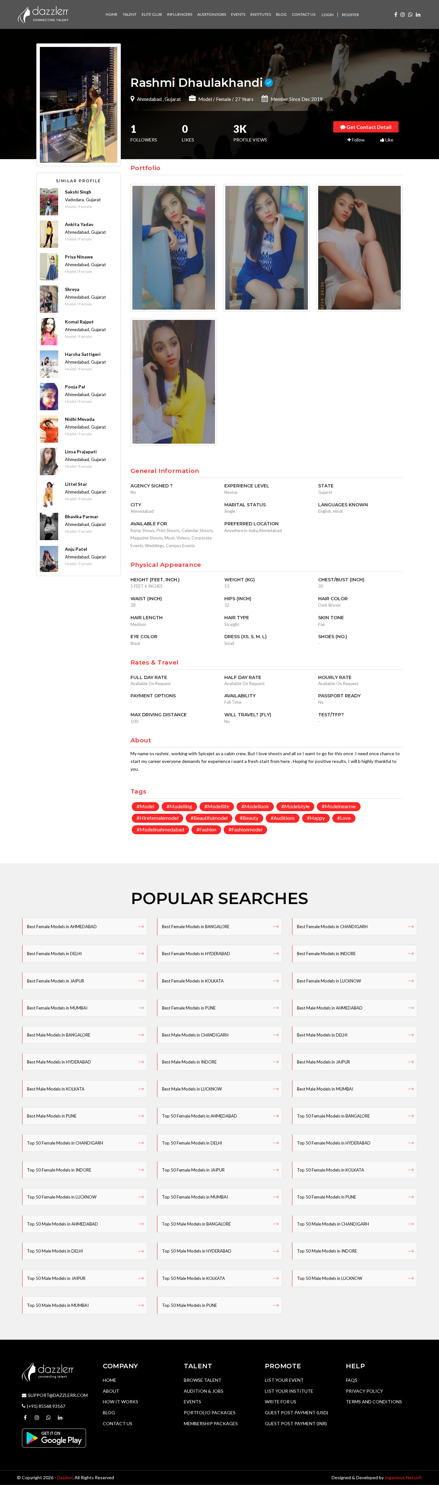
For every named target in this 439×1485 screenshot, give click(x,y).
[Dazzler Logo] (43, 14)
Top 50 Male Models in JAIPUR (56, 1278)
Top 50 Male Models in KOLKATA (193, 1278)
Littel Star (76, 484)
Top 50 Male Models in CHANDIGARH (333, 1224)
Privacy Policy (364, 1391)
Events (192, 1401)
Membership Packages (211, 1423)
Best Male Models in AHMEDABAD (330, 1007)
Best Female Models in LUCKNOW (329, 980)
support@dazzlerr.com (58, 1395)
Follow (358, 139)
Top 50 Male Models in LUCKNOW (329, 1278)
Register (350, 14)
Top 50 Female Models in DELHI (192, 1142)
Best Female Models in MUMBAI (57, 1007)
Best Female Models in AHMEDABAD (62, 926)
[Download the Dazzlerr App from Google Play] (54, 1437)
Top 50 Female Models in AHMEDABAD (199, 1115)
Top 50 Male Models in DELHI (55, 1251)
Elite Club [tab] (152, 14)
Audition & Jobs (203, 1391)
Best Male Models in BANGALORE (58, 1034)
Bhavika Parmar (81, 516)
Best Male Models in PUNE (51, 1115)
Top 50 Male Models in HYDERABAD (196, 1251)
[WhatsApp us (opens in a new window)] (410, 14)
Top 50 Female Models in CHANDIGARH (65, 1142)
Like (388, 139)
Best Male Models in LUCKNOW (192, 1088)
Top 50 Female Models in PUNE (326, 1197)
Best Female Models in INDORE (326, 953)
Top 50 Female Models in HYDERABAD (334, 1142)
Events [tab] (238, 14)
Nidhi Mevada (79, 419)
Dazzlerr (65, 1477)
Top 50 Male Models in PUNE (189, 1305)
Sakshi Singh (78, 192)
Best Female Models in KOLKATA (193, 980)
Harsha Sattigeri (83, 354)
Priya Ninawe (79, 256)
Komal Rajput (79, 321)
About (111, 1391)
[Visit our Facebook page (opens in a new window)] (395, 14)
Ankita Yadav (79, 224)
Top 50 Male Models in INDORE (327, 1251)
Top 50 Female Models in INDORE (59, 1170)
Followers (143, 133)
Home (109, 1380)
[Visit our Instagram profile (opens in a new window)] (402, 14)
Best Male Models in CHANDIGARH (195, 1034)
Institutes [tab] (260, 14)
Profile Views (250, 133)
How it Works (120, 1401)
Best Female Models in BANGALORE (195, 926)
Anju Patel (76, 549)
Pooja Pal (75, 386)
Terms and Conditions (374, 1401)
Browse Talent (202, 1380)
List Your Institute (289, 1391)
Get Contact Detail (368, 127)
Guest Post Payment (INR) (296, 1423)
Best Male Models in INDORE (189, 1061)
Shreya (72, 289)
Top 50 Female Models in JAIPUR (193, 1170)
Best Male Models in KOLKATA (56, 1088)
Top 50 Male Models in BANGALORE (196, 1224)
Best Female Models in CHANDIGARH (332, 926)
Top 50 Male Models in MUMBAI (58, 1305)
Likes (188, 133)
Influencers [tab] (179, 14)
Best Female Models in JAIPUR (55, 980)
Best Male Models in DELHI (322, 1034)
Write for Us (280, 1401)
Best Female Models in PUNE (189, 1007)
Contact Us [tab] (303, 14)
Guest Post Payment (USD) (296, 1412)
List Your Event (284, 1380)
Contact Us (117, 1423)
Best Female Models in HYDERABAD (196, 953)
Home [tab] (112, 14)
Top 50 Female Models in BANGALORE (333, 1115)
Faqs (351, 1380)
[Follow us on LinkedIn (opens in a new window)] (418, 14)
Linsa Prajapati (81, 451)
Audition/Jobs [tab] (211, 14)
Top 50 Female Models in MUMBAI (195, 1197)
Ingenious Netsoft (403, 1477)
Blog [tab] (281, 14)
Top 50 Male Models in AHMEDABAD (62, 1224)
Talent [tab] (130, 14)
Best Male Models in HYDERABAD (59, 1061)
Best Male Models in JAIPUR (323, 1061)
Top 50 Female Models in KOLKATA (330, 1170)
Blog (109, 1412)
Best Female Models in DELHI (54, 953)
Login (328, 14)
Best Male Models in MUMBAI (325, 1088)
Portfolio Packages (210, 1412)
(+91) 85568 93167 (46, 1406)
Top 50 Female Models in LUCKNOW (61, 1197)
